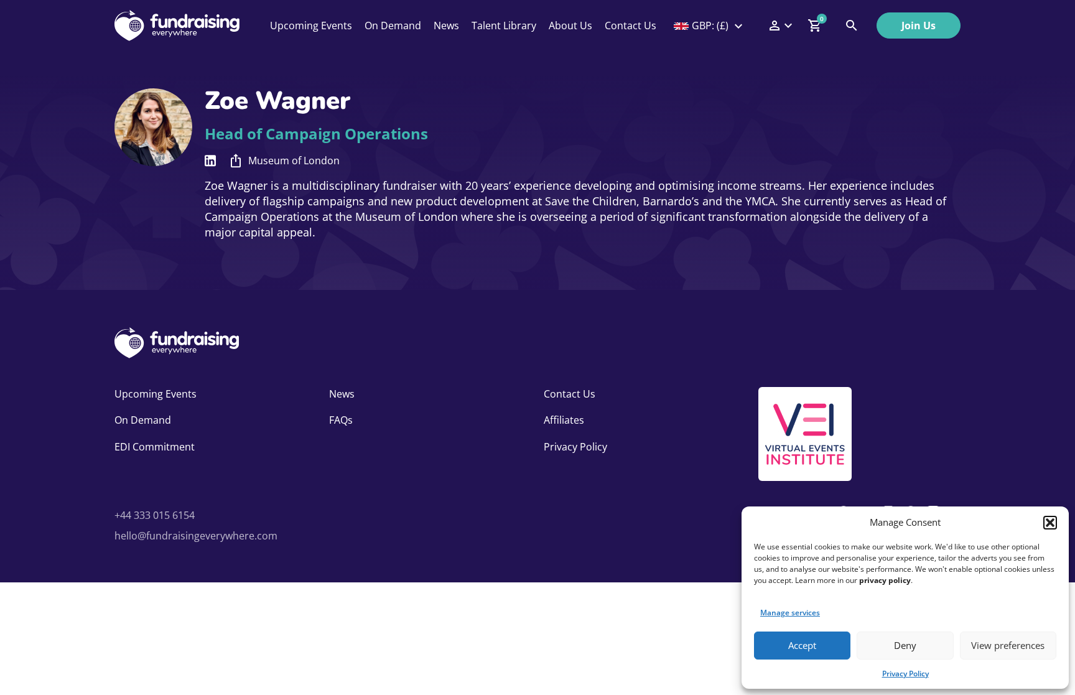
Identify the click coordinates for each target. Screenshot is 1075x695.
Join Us (918, 25)
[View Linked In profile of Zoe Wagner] (210, 161)
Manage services (790, 612)
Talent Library (504, 25)
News (446, 25)
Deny (905, 645)
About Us (570, 25)
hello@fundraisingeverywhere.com (195, 536)
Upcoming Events (311, 25)
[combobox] (709, 25)
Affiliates (564, 420)
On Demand (393, 25)
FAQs (341, 420)
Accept (802, 645)
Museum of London (294, 160)
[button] (1050, 522)
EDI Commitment (154, 447)
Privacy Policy (905, 673)
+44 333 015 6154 (154, 515)
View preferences (1008, 645)
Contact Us (630, 25)
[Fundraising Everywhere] (177, 25)
